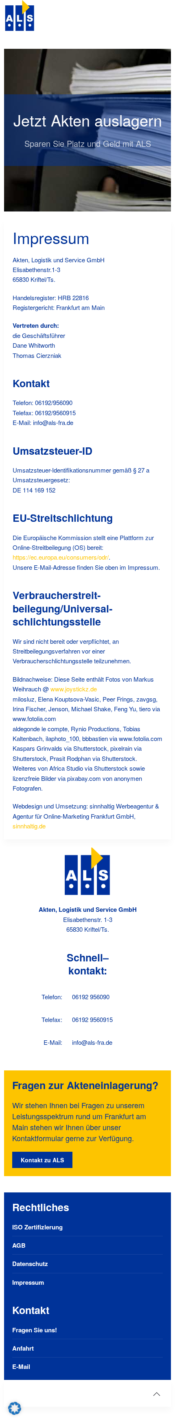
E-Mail (21, 1366)
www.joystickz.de (73, 688)
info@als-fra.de (92, 1042)
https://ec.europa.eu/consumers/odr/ (61, 557)
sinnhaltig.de (29, 826)
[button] (156, 1394)
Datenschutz (30, 1263)
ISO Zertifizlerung (37, 1227)
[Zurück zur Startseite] (19, 16)
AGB (19, 1245)
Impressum (28, 1282)
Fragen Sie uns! (34, 1329)
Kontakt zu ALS (42, 1160)
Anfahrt (23, 1348)
